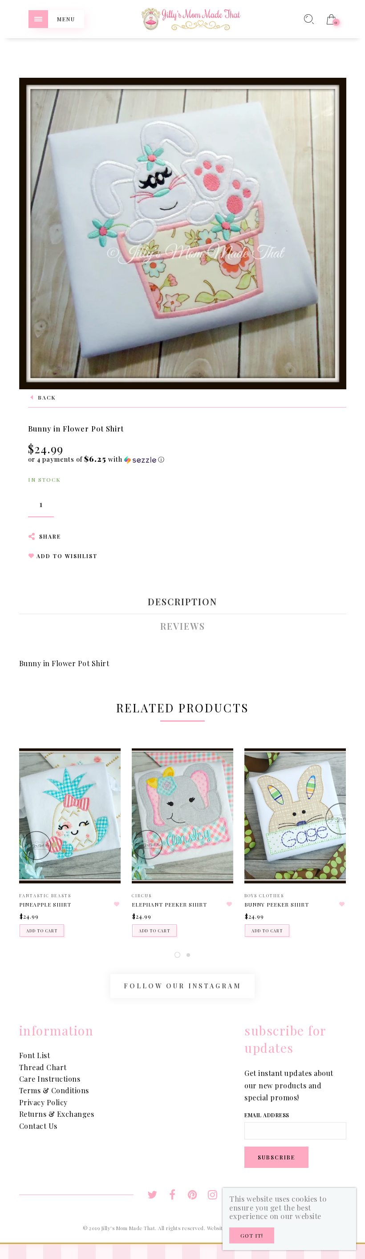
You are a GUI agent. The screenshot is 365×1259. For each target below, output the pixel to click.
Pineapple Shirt (45, 904)
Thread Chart (43, 1067)
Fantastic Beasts (45, 895)
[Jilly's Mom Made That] (191, 18)
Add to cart (41, 930)
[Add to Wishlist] (116, 904)
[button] (96, 459)
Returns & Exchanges (56, 1114)
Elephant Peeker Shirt (169, 904)
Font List (34, 1055)
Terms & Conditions (54, 1090)
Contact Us (38, 1126)
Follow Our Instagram (182, 986)
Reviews (182, 626)
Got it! (251, 1235)
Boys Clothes (264, 895)
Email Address (266, 1115)
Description (182, 601)
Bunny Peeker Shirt (276, 904)
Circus (142, 895)
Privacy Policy (43, 1102)
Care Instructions (50, 1078)
